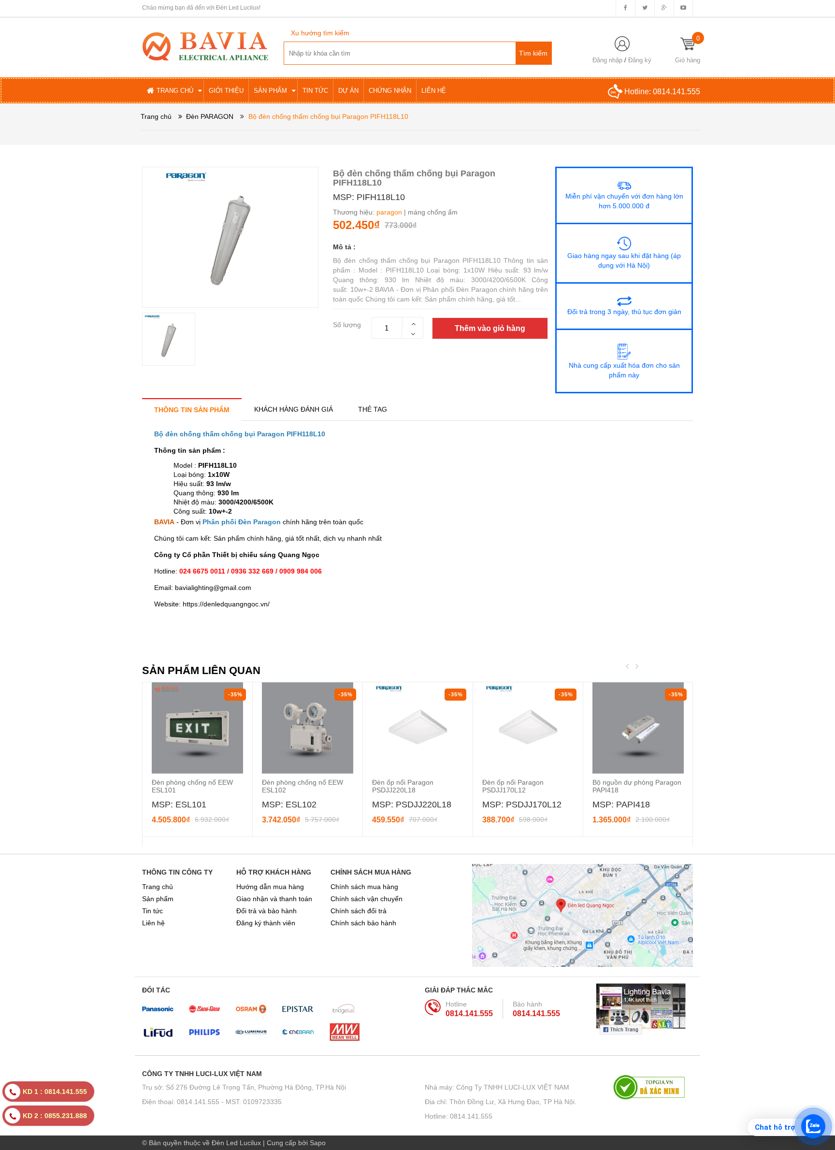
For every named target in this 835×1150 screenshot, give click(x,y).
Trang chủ (157, 887)
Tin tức (152, 911)
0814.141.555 (676, 91)
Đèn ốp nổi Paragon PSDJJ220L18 (402, 786)
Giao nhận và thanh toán (274, 899)
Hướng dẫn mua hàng (270, 887)
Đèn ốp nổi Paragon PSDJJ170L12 (513, 786)
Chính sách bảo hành (363, 923)
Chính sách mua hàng (364, 887)
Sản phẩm (157, 899)
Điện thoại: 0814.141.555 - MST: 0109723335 (212, 1102)
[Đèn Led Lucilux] (205, 45)
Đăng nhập (607, 60)
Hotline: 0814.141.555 (458, 1116)
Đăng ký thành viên (265, 923)
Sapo (318, 1143)
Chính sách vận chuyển (367, 899)
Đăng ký (639, 60)
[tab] (192, 409)
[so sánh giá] (653, 1087)
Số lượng (347, 325)
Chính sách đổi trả (359, 911)
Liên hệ (153, 923)
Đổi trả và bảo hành (266, 911)
